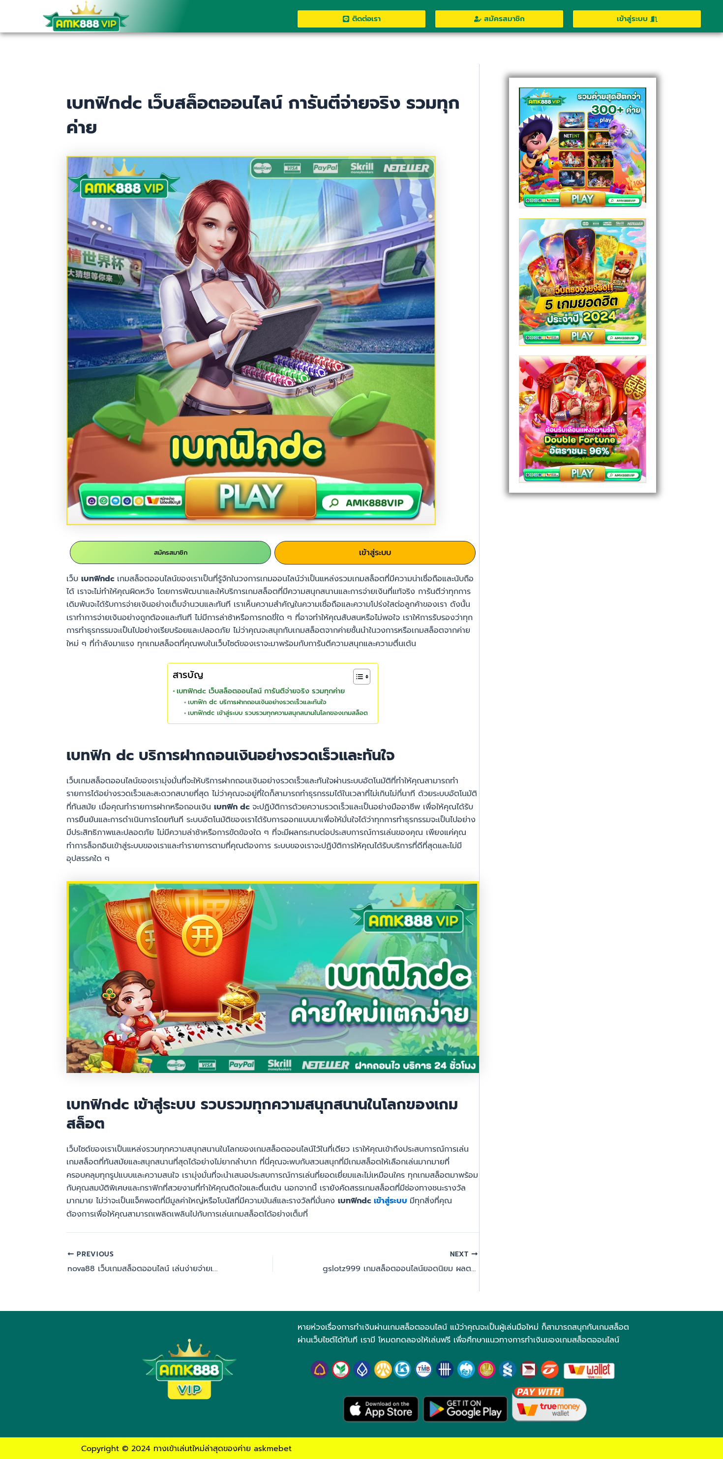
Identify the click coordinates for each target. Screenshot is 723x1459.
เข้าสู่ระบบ (375, 553)
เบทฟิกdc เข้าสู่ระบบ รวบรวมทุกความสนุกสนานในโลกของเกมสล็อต (278, 712)
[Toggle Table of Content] (357, 676)
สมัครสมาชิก (170, 552)
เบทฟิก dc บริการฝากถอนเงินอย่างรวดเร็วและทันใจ (257, 702)
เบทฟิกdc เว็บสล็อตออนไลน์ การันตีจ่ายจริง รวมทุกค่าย (261, 690)
